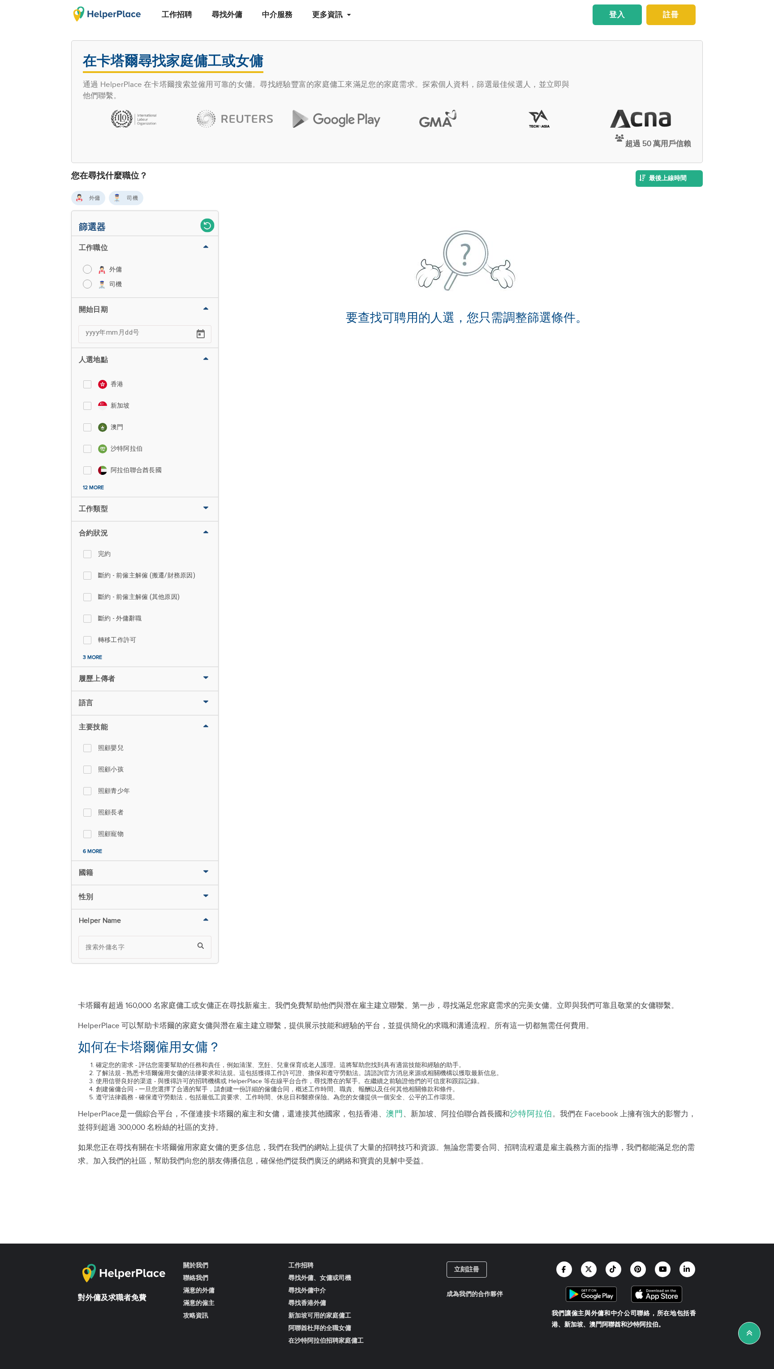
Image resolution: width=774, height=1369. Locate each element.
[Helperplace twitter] (589, 1269)
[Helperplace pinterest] (638, 1269)
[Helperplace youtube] (663, 1269)
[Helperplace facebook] (564, 1269)
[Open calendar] (200, 334)
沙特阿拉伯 (531, 1114)
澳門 (394, 1114)
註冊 (671, 14)
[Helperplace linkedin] (687, 1269)
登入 (617, 14)
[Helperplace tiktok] (613, 1269)
